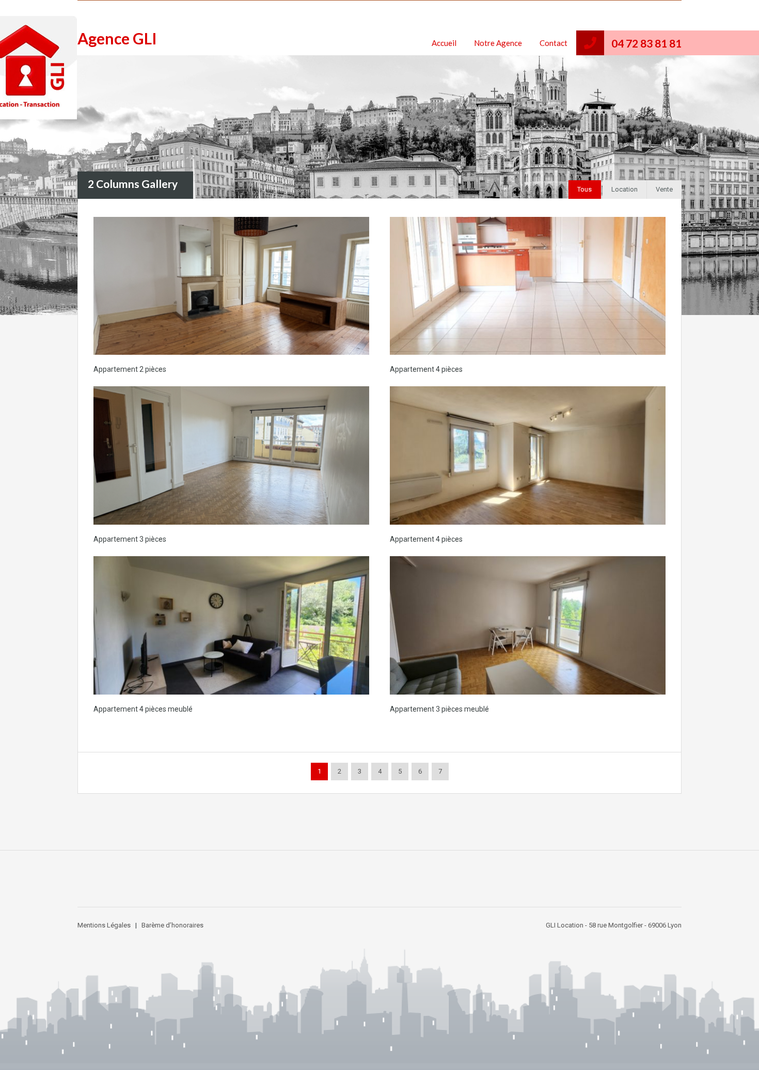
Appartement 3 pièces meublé (439, 709)
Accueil (444, 43)
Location (624, 189)
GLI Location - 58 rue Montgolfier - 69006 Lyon (614, 925)
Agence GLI (117, 38)
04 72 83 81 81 (646, 43)
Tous (584, 189)
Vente (664, 189)
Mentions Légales (104, 925)
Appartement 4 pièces (426, 369)
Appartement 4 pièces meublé (143, 709)
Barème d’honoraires (172, 925)
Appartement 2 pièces (129, 369)
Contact (553, 43)
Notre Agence (498, 43)
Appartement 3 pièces (129, 539)
